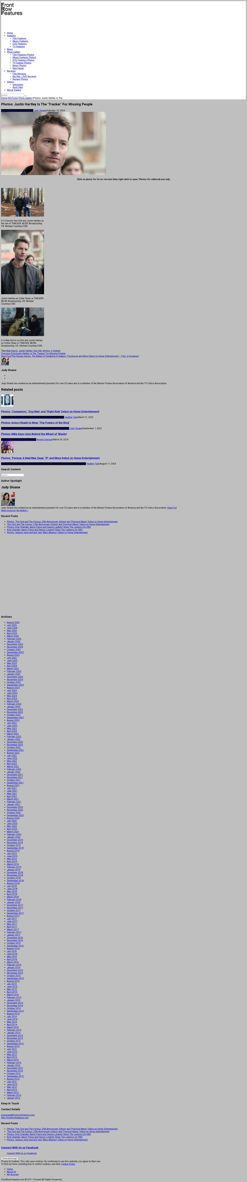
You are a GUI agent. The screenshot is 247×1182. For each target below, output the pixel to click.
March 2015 (13, 994)
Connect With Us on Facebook (19, 1147)
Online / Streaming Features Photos (19, 428)
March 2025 (13, 668)
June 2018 (12, 888)
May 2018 (12, 891)
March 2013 (13, 1060)
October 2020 (14, 812)
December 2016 (15, 937)
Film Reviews (19, 73)
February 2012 (14, 1095)
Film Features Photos (23, 54)
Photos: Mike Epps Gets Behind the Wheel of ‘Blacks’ (34, 434)
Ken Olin (37, 350)
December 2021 (15, 774)
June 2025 (12, 660)
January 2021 (13, 804)
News (10, 49)
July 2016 (12, 951)
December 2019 (15, 839)
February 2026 (14, 638)
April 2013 (12, 1057)
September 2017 (15, 913)
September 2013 (15, 1043)
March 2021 (13, 799)
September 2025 (15, 652)
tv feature (55, 350)
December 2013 (15, 1035)
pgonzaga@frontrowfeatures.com (18, 1115)
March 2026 (13, 636)
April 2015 (12, 992)
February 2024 (14, 704)
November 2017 (15, 907)
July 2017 (12, 918)
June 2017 (12, 921)
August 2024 (13, 687)
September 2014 (15, 1011)
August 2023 (13, 720)
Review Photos (20, 79)
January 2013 (13, 1065)
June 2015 (12, 986)
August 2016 (13, 948)
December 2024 (15, 676)
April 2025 (12, 666)
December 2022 (15, 742)
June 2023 (12, 725)
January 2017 (13, 935)
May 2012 (12, 1087)
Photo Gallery (13, 52)
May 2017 (12, 924)
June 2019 (12, 856)
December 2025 (15, 644)
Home (10, 33)
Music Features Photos (24, 57)
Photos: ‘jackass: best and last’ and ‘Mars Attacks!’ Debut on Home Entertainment (47, 532)
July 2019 (12, 853)
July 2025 (12, 657)
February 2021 (14, 801)
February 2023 (14, 736)
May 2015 (12, 989)
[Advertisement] (53, 22)
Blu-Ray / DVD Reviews (24, 76)
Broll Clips (18, 87)
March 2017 (13, 929)
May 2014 (12, 1022)
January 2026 (13, 641)
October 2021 (14, 780)
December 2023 (15, 709)
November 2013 (15, 1038)
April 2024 (12, 698)
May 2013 (12, 1054)
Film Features (19, 38)
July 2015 (12, 983)
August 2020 (13, 818)
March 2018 (13, 897)
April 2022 (12, 763)
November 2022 (15, 744)
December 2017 (15, 905)
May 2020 (12, 826)
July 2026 (12, 625)
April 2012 (12, 1089)
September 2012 (15, 1076)
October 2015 (14, 975)
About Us (11, 1171)
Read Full (172, 507)
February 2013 (14, 1062)
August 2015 (13, 981)
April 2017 (12, 926)
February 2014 (14, 1030)
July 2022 (12, 755)
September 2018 (15, 880)
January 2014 (13, 1032)
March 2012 (13, 1092)
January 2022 (13, 772)
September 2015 (15, 978)
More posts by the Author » (14, 510)
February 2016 (14, 964)
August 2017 (13, 916)
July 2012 (12, 1081)
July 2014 (12, 1016)
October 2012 (14, 1073)
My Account (13, 1174)
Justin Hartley (25, 350)
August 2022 (13, 753)
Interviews (18, 84)
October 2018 (14, 878)
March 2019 (13, 864)
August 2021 (13, 785)
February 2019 (14, 867)
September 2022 (15, 750)
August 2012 (13, 1079)
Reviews (11, 71)
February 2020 (14, 834)
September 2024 (15, 685)
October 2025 (14, 649)
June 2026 (12, 628)
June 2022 (12, 758)
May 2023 (12, 728)
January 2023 (13, 739)
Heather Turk (71, 417)
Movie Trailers (14, 90)
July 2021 (12, 788)
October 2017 (14, 910)
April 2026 (12, 633)
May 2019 (12, 859)
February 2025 (14, 671)
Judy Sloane (40, 110)
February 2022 (14, 769)
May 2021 (12, 793)
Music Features (20, 41)
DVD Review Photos (11, 417)
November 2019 (15, 842)
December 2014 (15, 1003)
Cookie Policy (68, 1164)
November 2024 (15, 679)
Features (11, 35)
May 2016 (12, 956)
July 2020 (12, 820)
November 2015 (15, 973)
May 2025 (12, 663)
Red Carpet (18, 68)
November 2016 (15, 940)
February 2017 (14, 932)
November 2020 (15, 810)
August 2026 (13, 622)
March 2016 (13, 962)
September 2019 (15, 848)
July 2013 (12, 1049)
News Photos (19, 65)
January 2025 (13, 674)
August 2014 (13, 1013)
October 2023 (14, 714)
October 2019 (14, 845)
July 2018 (12, 886)
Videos (10, 82)
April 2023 (12, 731)
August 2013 (13, 1046)
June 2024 (12, 693)
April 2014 (12, 1024)
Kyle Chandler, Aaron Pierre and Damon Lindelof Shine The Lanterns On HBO (45, 529)
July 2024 (12, 690)
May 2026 (12, 630)
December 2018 (15, 872)
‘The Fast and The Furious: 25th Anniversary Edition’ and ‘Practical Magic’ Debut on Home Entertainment (58, 524)
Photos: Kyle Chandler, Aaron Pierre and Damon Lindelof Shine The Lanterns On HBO (49, 527)
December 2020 (15, 807)
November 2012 (15, 1070)
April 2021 (12, 796)
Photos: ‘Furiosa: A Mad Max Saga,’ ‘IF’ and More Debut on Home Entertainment (50, 458)
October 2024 (14, 682)
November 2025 (15, 647)
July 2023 (12, 723)
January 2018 (13, 902)
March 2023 (13, 734)
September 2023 (15, 717)
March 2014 (13, 1027)
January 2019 (13, 869)
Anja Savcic (12, 350)
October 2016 (14, 943)
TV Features (19, 46)
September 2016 (15, 945)
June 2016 (12, 954)
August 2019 (13, 850)
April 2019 (12, 861)
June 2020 (12, 823)
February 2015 (14, 997)
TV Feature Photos (22, 62)
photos (46, 350)
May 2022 (12, 761)
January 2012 (13, 1098)
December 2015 (15, 970)
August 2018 (13, 883)
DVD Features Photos (23, 60)
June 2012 (12, 1084)
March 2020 (13, 831)
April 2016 (12, 959)
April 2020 (12, 829)
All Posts (13, 98)
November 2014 (15, 1005)
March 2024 (13, 701)
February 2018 (14, 899)
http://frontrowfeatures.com (15, 1117)
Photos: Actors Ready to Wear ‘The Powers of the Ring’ (35, 422)
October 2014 (14, 1008)
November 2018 (15, 875)
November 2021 (15, 777)
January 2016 (13, 967)
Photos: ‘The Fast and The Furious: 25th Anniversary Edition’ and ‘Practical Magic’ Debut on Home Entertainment (62, 521)
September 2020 (15, 815)
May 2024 (12, 695)
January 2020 (13, 837)
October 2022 (14, 747)
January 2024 (13, 706)
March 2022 (13, 766)
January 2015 (13, 1000)
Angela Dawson (44, 439)
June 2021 (12, 791)
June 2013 (12, 1051)
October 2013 (14, 1041)
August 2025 (13, 655)
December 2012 (15, 1068)
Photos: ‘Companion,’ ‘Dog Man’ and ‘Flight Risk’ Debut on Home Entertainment (50, 411)
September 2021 (15, 782)
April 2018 (12, 894)
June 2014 (12, 1019)
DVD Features (20, 43)
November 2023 (15, 712)
